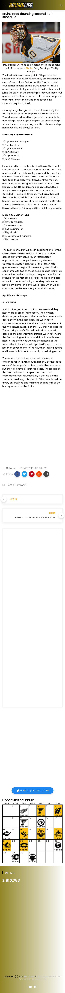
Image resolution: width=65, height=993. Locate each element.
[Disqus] (32, 576)
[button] (17, 474)
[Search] (61, 5)
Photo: (29, 68)
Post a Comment (16, 485)
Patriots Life (25, 979)
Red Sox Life (54, 976)
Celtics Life (41, 976)
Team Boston (39, 979)
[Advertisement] (32, 427)
